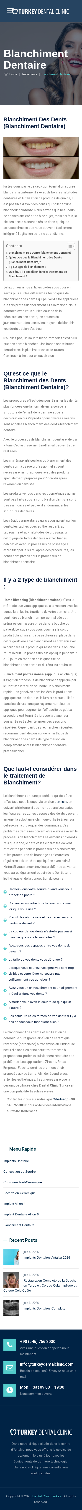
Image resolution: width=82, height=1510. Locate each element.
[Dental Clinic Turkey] (40, 11)
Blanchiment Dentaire (18, 1225)
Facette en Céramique (19, 1193)
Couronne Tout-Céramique (22, 1182)
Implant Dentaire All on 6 (21, 1214)
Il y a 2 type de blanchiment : (27, 266)
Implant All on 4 (14, 1203)
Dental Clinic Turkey (47, 1496)
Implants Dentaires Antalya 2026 (46, 1257)
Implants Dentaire (16, 1161)
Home (12, 74)
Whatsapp (60, 1099)
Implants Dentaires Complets (44, 1308)
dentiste (61, 802)
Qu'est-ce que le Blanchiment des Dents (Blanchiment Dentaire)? (35, 260)
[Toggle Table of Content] (69, 246)
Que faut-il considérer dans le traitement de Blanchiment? (38, 274)
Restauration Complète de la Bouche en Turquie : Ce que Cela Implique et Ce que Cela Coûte (40, 1285)
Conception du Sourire (19, 1171)
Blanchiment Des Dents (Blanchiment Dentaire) (40, 252)
